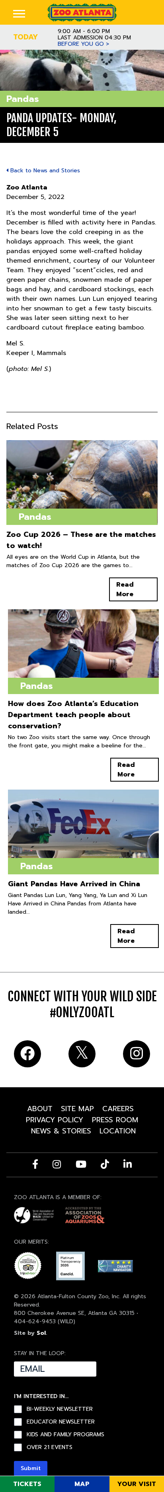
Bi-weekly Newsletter (60, 1409)
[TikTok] (105, 1164)
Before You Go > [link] (83, 44)
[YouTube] (81, 1164)
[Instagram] (57, 1164)
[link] (82, 12)
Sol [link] (41, 1333)
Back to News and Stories (44, 170)
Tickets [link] (27, 1484)
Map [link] (82, 1484)
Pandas (22, 98)
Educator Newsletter (61, 1422)
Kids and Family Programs (65, 1435)
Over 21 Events (49, 1447)
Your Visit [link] (136, 1484)
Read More (125, 589)
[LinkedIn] (127, 1164)
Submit (31, 1468)
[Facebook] (35, 1164)
